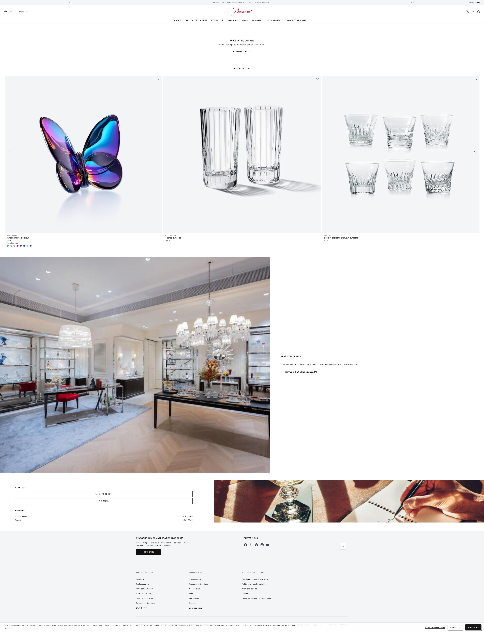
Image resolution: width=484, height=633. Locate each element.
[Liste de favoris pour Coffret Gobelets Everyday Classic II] (476, 79)
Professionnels (474, 2)
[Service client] (467, 11)
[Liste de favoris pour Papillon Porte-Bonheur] (159, 79)
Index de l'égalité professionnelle (256, 598)
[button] (69, 2)
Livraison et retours (144, 589)
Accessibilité (194, 589)
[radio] (7, 245)
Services (140, 579)
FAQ (191, 593)
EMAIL (106, 501)
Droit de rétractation (145, 593)
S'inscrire (149, 552)
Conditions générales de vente (255, 579)
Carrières (246, 593)
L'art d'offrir (141, 608)
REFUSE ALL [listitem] (455, 628)
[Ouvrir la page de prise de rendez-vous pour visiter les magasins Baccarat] (10, 11)
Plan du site (194, 598)
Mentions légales (249, 589)
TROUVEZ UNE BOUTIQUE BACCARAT (300, 372)
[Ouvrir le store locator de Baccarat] (5, 11)
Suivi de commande (145, 598)
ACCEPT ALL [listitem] (473, 628)
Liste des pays (195, 608)
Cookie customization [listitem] (435, 628)
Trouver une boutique (198, 584)
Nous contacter (196, 579)
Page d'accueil (241, 51)
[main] (242, 273)
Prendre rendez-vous (145, 603)
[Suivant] (475, 152)
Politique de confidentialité (254, 584)
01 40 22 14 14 (105, 494)
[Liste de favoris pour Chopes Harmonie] (317, 79)
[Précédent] (9, 152)
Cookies (192, 603)
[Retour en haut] (343, 546)
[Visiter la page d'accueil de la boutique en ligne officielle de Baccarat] (242, 11)
